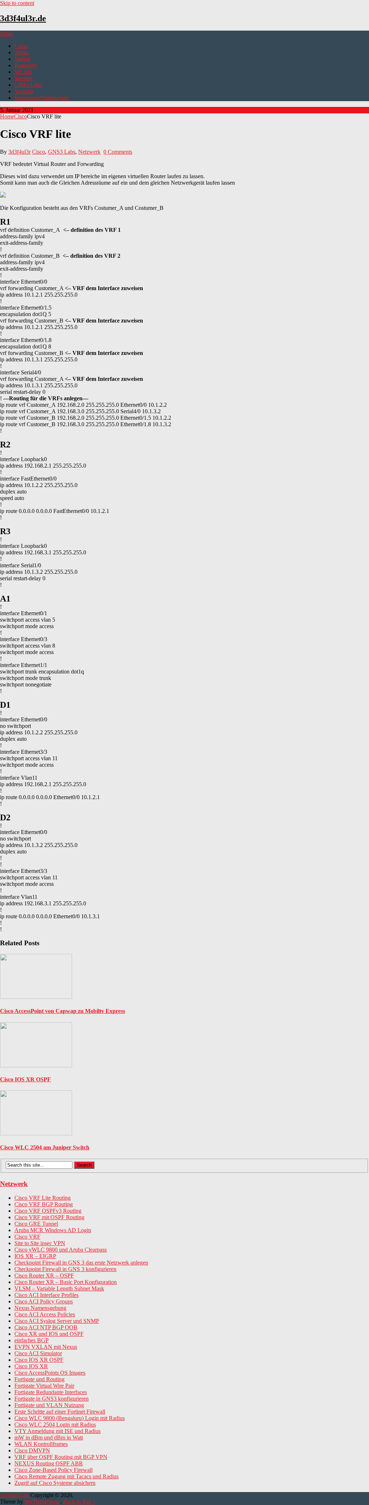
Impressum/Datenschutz (41, 98)
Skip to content (17, 3)
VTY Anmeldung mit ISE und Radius (57, 1431)
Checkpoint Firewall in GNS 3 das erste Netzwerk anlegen (81, 1263)
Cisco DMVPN (32, 1450)
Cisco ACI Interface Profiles (46, 1295)
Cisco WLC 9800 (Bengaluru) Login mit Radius (69, 1418)
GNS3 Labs (28, 85)
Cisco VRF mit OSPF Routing (49, 1217)
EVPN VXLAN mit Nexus (45, 1347)
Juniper (22, 59)
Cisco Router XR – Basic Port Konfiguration (65, 1282)
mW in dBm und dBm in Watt (48, 1437)
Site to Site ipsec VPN (39, 1243)
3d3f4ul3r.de (23, 18)
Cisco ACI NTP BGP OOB (45, 1327)
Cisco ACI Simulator (38, 1353)
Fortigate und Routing (39, 1379)
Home (7, 116)
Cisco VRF (27, 1237)
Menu (6, 34)
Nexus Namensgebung (40, 1308)
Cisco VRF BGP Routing (43, 1204)
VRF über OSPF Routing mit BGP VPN (60, 1457)
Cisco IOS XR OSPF (38, 1360)
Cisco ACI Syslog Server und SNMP (56, 1321)
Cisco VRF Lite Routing (42, 1198)
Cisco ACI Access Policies (44, 1314)
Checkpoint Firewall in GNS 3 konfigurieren (65, 1269)
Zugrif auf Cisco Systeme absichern (54, 1483)
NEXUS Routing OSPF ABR (48, 1463)
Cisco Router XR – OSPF (44, 1275)
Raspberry (26, 65)
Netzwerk (89, 152)
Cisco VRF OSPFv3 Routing (47, 1211)
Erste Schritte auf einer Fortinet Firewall (59, 1412)
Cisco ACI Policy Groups (43, 1301)
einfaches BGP (31, 1340)
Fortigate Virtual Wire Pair (44, 1386)
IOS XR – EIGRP (35, 1256)
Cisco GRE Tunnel (36, 1224)
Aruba (21, 52)
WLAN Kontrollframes (41, 1444)
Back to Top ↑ (79, 1502)
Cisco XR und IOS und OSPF (49, 1334)
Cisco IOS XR (31, 1366)
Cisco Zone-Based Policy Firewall (53, 1470)
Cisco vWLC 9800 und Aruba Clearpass (60, 1250)
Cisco (20, 46)
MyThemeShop (42, 1502)
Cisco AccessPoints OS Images (49, 1373)
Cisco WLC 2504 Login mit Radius (55, 1424)
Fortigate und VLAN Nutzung (49, 1405)
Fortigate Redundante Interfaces (50, 1392)
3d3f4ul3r (19, 152)
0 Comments (117, 152)
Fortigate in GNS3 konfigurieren (51, 1399)
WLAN (23, 72)
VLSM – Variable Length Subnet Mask (59, 1288)
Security (23, 78)
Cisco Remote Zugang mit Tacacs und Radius (66, 1476)
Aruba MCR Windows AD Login (52, 1230)
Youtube (24, 91)
